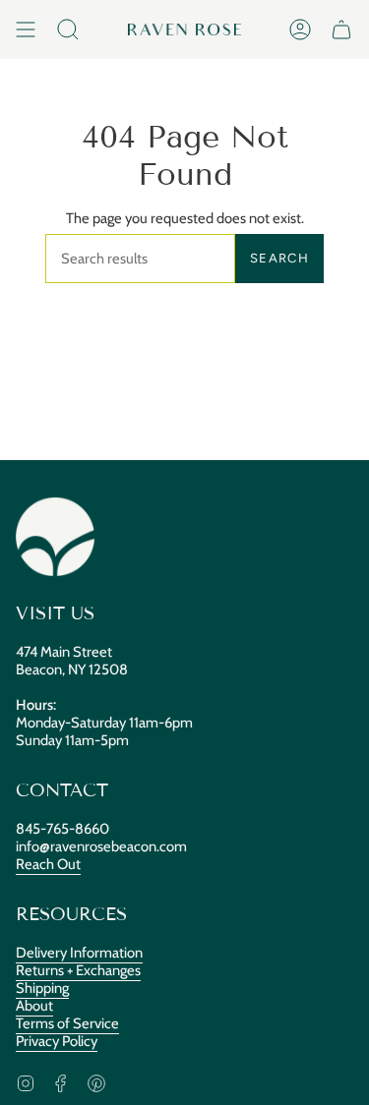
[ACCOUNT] (300, 29)
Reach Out (48, 864)
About (34, 1006)
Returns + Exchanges (78, 970)
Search (279, 258)
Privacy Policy (56, 1041)
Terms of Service (67, 1023)
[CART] (341, 29)
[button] (68, 29)
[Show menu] (25, 29)
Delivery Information (79, 952)
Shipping (42, 988)
